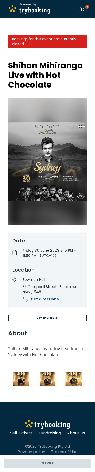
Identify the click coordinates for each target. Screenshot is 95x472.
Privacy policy (31, 452)
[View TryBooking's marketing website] (47, 425)
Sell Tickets (21, 433)
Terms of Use (64, 452)
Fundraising (50, 433)
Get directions (45, 299)
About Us (76, 433)
